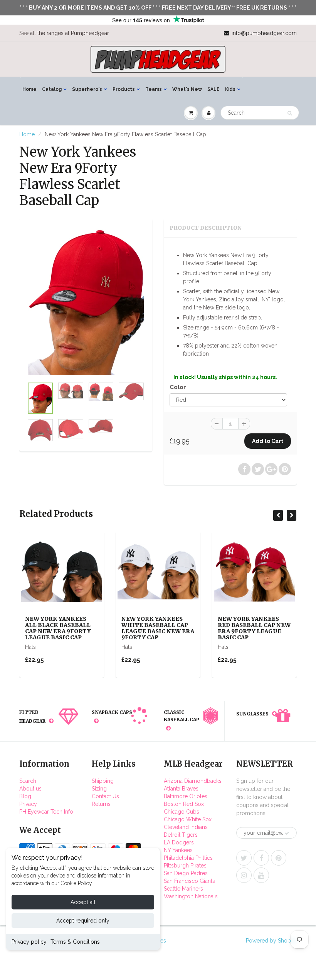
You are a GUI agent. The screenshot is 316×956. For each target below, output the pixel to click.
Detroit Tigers (181, 835)
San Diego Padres (186, 873)
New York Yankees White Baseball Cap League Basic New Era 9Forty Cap (157, 628)
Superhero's (87, 89)
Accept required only (82, 921)
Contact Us (105, 796)
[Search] (289, 113)
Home (29, 89)
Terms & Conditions (75, 942)
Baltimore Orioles (185, 796)
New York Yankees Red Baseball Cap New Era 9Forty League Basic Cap (254, 628)
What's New (187, 89)
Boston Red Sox (184, 804)
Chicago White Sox (188, 819)
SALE (213, 89)
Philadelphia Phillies (188, 858)
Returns (101, 804)
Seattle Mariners (183, 889)
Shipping (103, 781)
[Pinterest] (278, 858)
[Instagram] (244, 875)
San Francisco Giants (189, 881)
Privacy (28, 804)
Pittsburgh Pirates (185, 865)
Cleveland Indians (186, 827)
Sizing (99, 789)
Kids (230, 89)
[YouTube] (261, 875)
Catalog (52, 89)
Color (178, 387)
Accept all (83, 902)
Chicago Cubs (181, 812)
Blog (25, 796)
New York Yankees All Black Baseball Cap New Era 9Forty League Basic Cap (58, 628)
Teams (153, 89)
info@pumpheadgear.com (264, 33)
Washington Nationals (191, 896)
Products (124, 89)
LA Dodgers (179, 842)
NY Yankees (178, 850)
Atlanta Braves (181, 789)
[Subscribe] (287, 833)
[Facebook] (261, 858)
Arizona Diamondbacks (193, 781)
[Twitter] (244, 858)
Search (27, 781)
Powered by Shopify (271, 941)
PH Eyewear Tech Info (46, 812)
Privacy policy (29, 942)
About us (30, 789)
